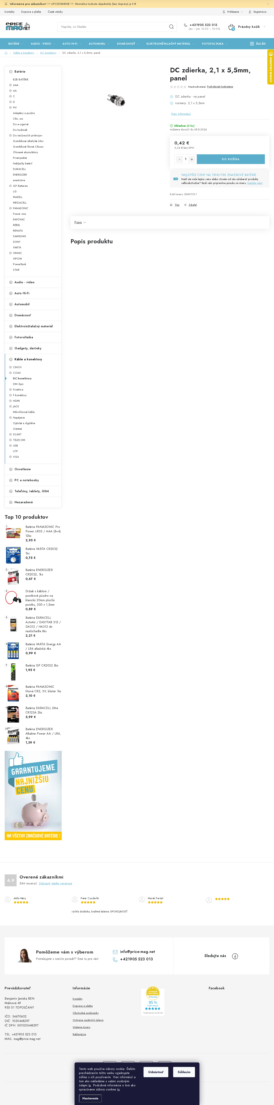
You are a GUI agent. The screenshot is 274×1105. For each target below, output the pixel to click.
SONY (16, 242)
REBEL (16, 225)
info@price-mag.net (137, 951)
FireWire (18, 389)
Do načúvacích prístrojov (27, 135)
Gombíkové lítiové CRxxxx (28, 147)
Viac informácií (181, 114)
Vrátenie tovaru (81, 1027)
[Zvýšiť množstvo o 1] (191, 159)
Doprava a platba (31, 12)
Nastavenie (90, 1098)
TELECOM (19, 440)
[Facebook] (235, 956)
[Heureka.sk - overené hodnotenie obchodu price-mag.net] (153, 1001)
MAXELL (17, 197)
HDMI (16, 401)
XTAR (16, 270)
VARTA (17, 247)
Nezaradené (24, 502)
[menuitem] (16, 43)
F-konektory (20, 395)
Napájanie (19, 417)
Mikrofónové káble (24, 412)
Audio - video (25, 282)
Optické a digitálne (24, 423)
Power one (19, 214)
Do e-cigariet (21, 124)
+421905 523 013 (203, 25)
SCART (17, 434)
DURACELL (19, 169)
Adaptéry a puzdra (24, 113)
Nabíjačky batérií (22, 163)
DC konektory (22, 378)
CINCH (17, 367)
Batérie (20, 71)
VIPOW (17, 258)
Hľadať (171, 27)
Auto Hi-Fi (22, 293)
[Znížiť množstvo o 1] (179, 159)
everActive (19, 180)
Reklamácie (79, 1034)
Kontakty (9, 12)
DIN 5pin (18, 384)
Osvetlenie (23, 469)
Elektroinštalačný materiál (34, 326)
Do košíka (231, 159)
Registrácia (260, 12)
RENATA (18, 230)
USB (15, 445)
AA (15, 91)
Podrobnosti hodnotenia (220, 86)
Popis (78, 222)
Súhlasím (184, 1072)
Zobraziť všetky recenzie (55, 883)
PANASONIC (21, 208)
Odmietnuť (156, 1072)
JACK (16, 406)
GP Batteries (20, 186)
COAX (17, 373)
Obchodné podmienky (86, 1013)
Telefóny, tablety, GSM (32, 491)
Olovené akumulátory (25, 152)
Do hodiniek (20, 130)
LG (15, 191)
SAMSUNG (19, 236)
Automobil (22, 304)
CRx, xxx (18, 119)
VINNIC (17, 253)
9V (15, 107)
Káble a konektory (28, 359)
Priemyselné (20, 158)
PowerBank (19, 264)
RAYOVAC (19, 219)
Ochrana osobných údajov (88, 1020)
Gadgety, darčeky (28, 348)
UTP (15, 451)
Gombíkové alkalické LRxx (28, 141)
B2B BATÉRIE (21, 79)
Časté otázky (55, 12)
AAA (15, 85)
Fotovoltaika (24, 337)
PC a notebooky (27, 480)
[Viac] (258, 43)
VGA (16, 457)
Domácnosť (23, 315)
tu (90, 1085)
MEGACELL (19, 203)
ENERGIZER (20, 175)
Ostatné (17, 429)
